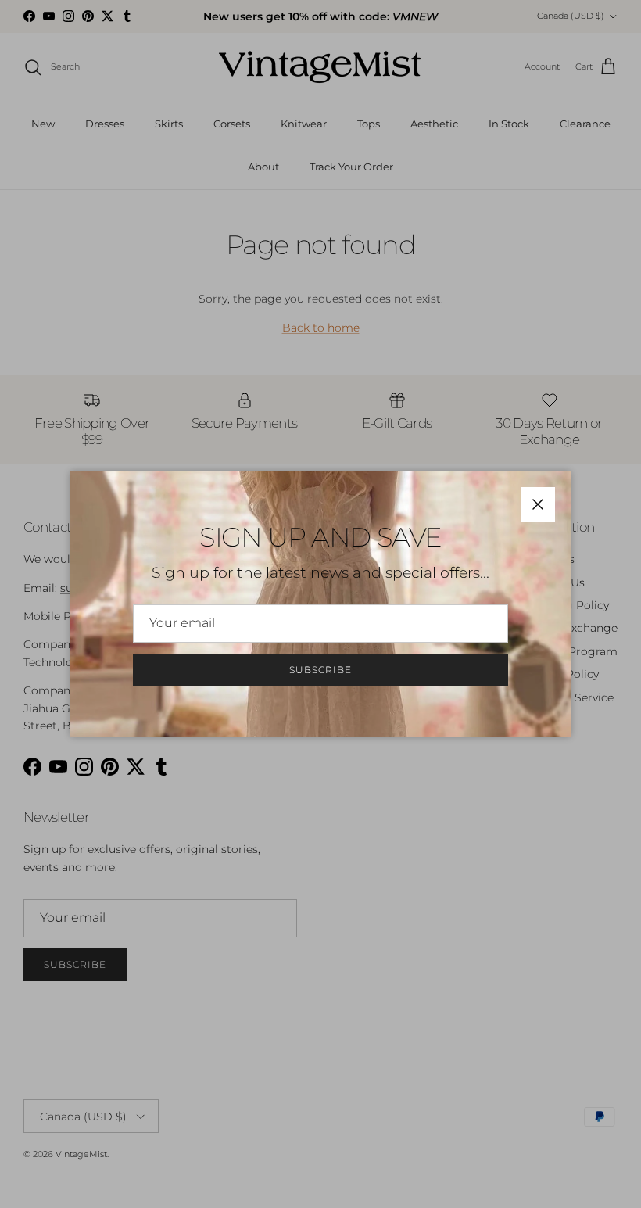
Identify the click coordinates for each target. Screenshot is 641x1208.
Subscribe (320, 670)
